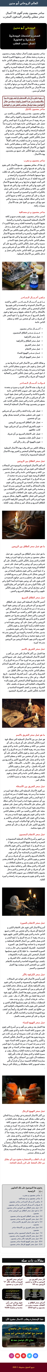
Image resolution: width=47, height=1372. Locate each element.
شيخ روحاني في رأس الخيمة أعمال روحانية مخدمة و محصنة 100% (13, 1305)
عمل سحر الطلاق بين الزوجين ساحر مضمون (23, 1208)
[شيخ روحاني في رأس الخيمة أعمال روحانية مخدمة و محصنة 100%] (12, 1294)
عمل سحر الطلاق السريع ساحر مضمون (24, 1216)
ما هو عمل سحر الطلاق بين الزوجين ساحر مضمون (23, 1212)
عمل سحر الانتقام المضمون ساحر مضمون (23, 1233)
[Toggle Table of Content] (39, 1191)
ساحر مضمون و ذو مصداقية (29, 1198)
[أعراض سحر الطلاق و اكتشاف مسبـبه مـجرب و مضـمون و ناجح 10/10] (35, 1294)
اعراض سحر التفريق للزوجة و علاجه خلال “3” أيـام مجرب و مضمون (12, 1281)
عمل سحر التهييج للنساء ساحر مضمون (24, 1241)
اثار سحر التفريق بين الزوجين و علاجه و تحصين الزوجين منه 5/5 (35, 1281)
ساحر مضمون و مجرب (31, 1195)
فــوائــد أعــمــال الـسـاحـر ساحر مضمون (24, 1205)
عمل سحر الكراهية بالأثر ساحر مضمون (25, 1239)
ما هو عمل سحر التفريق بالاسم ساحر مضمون (25, 1223)
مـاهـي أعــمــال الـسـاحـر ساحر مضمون (24, 1202)
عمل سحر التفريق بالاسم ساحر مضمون (24, 1219)
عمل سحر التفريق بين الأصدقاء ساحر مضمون (25, 1228)
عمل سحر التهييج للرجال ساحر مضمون (24, 1244)
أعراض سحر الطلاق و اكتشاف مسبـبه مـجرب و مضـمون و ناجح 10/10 (35, 1305)
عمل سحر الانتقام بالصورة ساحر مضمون (24, 1236)
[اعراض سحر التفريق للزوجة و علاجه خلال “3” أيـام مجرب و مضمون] (12, 1271)
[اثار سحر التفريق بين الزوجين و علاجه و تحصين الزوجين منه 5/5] (35, 1271)
